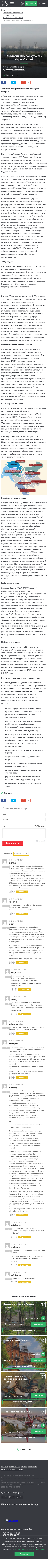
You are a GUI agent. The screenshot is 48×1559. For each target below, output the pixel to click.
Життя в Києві (8, 15)
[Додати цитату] (4, 826)
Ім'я (4, 814)
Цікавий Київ (6, 10)
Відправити (12, 843)
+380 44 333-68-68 (10, 1533)
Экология (8, 793)
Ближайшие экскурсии (23, 1297)
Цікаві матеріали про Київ (13, 13)
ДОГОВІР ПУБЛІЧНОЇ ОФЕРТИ (12, 1469)
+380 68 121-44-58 (10, 1535)
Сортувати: (7, 853)
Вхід (22, 3)
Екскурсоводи (32, 1466)
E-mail (5, 819)
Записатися (38, 1324)
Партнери (4, 1466)
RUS (40, 3)
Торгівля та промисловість (13, 18)
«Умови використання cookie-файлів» (30, 1549)
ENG (44, 3)
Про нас (24, 1466)
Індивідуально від (24, 1330)
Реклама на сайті (14, 1466)
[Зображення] (8, 826)
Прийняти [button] (24, 1554)
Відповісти (22, 892)
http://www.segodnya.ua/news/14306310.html (26, 1208)
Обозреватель (18, 70)
